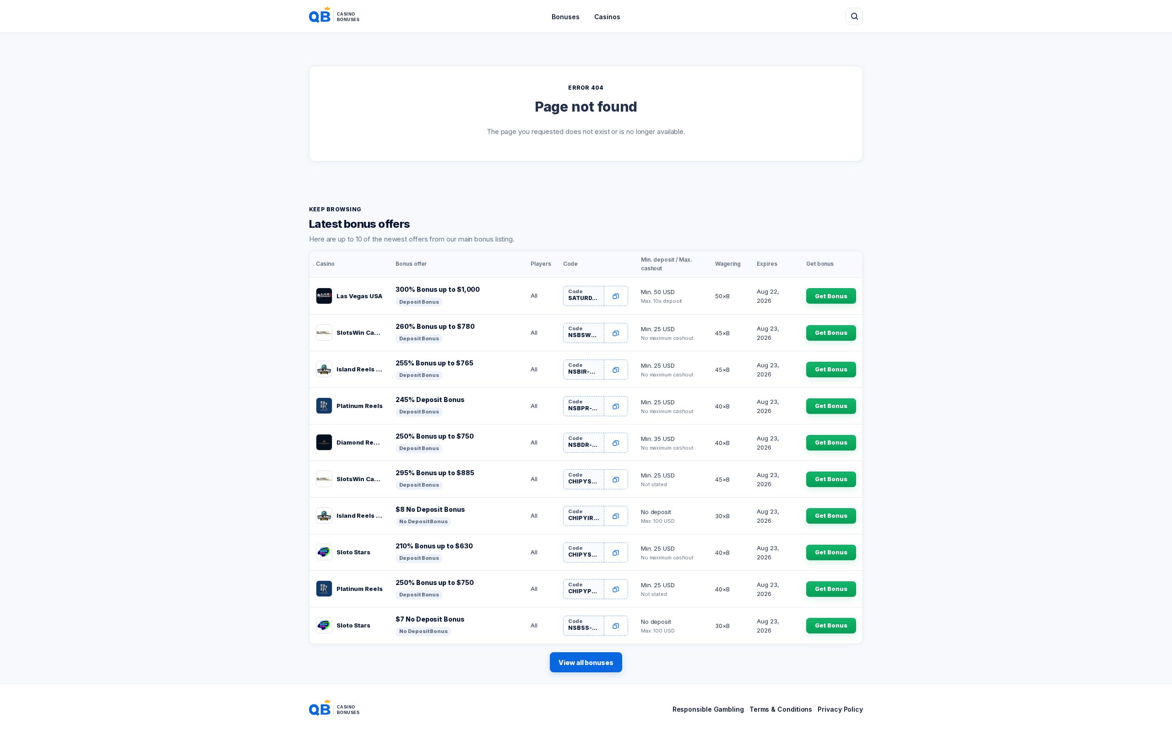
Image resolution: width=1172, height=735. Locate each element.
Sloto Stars (353, 552)
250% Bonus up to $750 (434, 436)
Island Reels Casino (359, 369)
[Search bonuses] (854, 16)
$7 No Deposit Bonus (430, 619)
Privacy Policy (840, 709)
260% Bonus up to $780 (435, 326)
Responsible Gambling (708, 709)
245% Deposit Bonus (430, 399)
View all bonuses (586, 662)
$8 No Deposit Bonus (430, 509)
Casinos (607, 17)
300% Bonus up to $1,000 (438, 289)
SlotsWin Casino (359, 332)
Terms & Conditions (780, 709)
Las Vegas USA (359, 296)
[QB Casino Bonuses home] (341, 16)
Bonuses (565, 17)
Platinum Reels (359, 405)
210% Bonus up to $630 (434, 546)
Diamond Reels (359, 442)
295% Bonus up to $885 (435, 473)
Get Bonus (831, 296)
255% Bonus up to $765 (434, 363)
